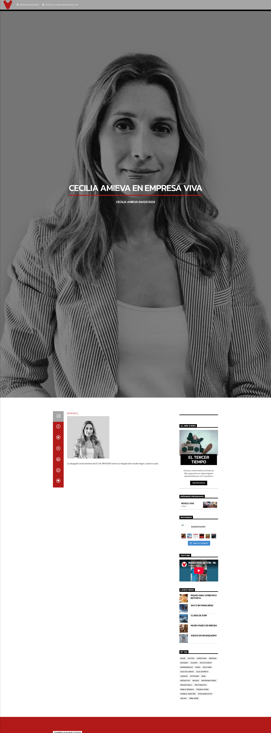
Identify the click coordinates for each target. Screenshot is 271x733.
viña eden (193, 719)
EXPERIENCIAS (187, 688)
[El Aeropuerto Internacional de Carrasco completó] (213, 557)
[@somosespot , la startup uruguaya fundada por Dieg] (195, 557)
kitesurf (194, 697)
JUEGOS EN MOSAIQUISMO (204, 656)
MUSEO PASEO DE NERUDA (204, 646)
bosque (184, 684)
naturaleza (200, 706)
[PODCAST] (72, 434)
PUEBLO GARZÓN (188, 715)
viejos (184, 719)
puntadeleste (205, 715)
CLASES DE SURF (199, 636)
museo (196, 701)
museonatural (209, 701)
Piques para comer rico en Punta (204, 617)
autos (191, 679)
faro (197, 688)
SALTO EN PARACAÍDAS (202, 626)
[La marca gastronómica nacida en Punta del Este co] (201, 557)
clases (194, 684)
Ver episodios (198, 504)
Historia (207, 688)
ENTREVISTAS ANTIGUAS (29, 4)
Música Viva (187, 524)
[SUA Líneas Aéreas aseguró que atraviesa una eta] (189, 557)
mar (204, 697)
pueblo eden (202, 710)
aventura (201, 679)
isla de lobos (187, 693)
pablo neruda (187, 710)
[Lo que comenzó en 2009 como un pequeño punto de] (183, 557)
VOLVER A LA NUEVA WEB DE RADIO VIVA (61, 4)
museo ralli (186, 706)
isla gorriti (202, 693)
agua (183, 679)
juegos (184, 697)
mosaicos (185, 701)
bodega (212, 679)
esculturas (206, 684)
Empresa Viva (135, 188)
